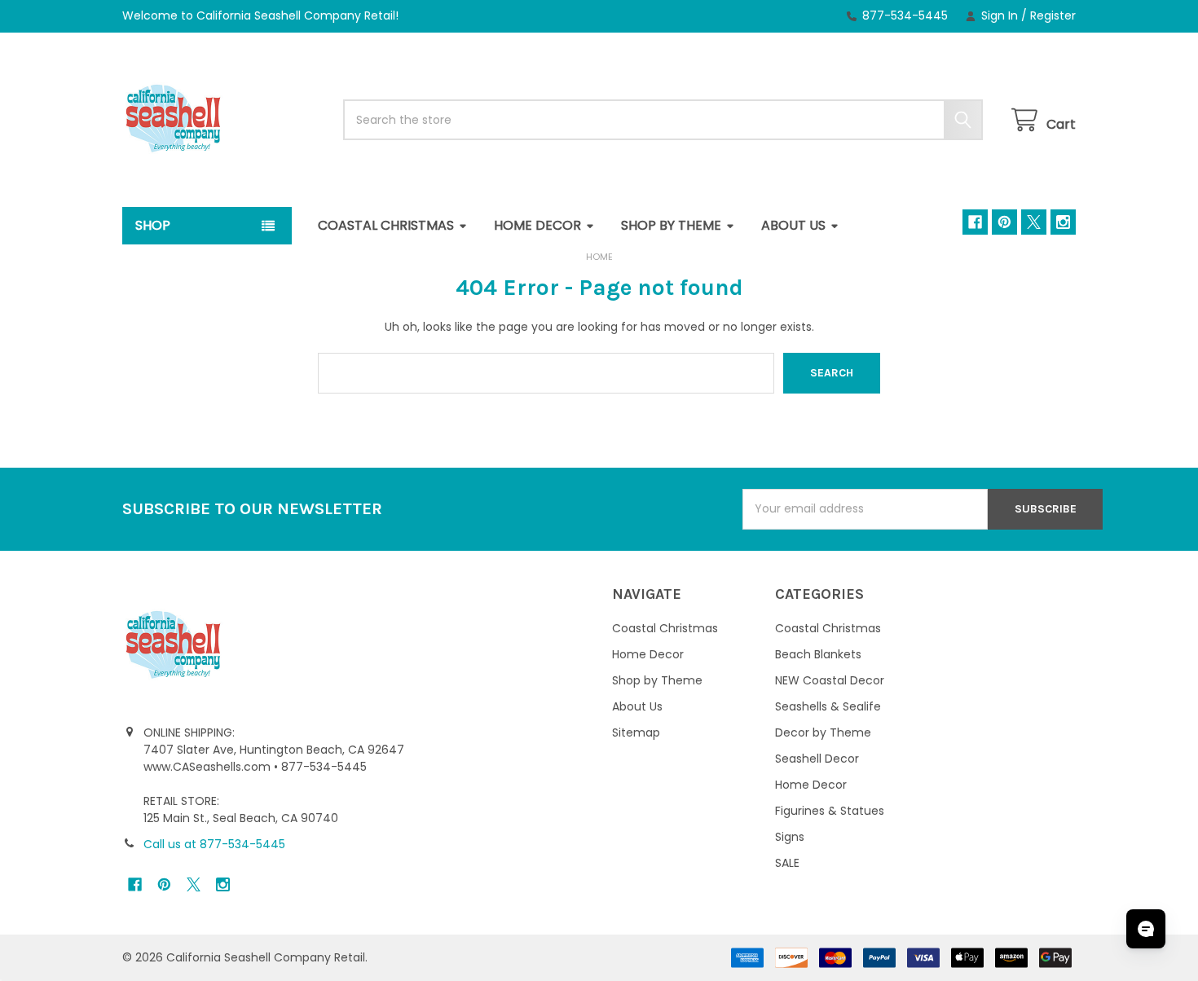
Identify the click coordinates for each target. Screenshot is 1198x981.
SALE (787, 863)
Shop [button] (152, 225)
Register (1053, 15)
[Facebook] (975, 222)
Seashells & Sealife (828, 706)
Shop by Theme (671, 225)
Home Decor (537, 225)
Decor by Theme (823, 732)
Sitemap (636, 732)
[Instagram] (1063, 222)
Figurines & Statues (829, 811)
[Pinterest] (1004, 222)
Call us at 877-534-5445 (214, 844)
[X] (1033, 222)
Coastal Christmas (386, 225)
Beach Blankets (818, 654)
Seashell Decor (817, 758)
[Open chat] (1145, 928)
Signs (789, 837)
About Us (793, 225)
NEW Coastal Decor (829, 680)
